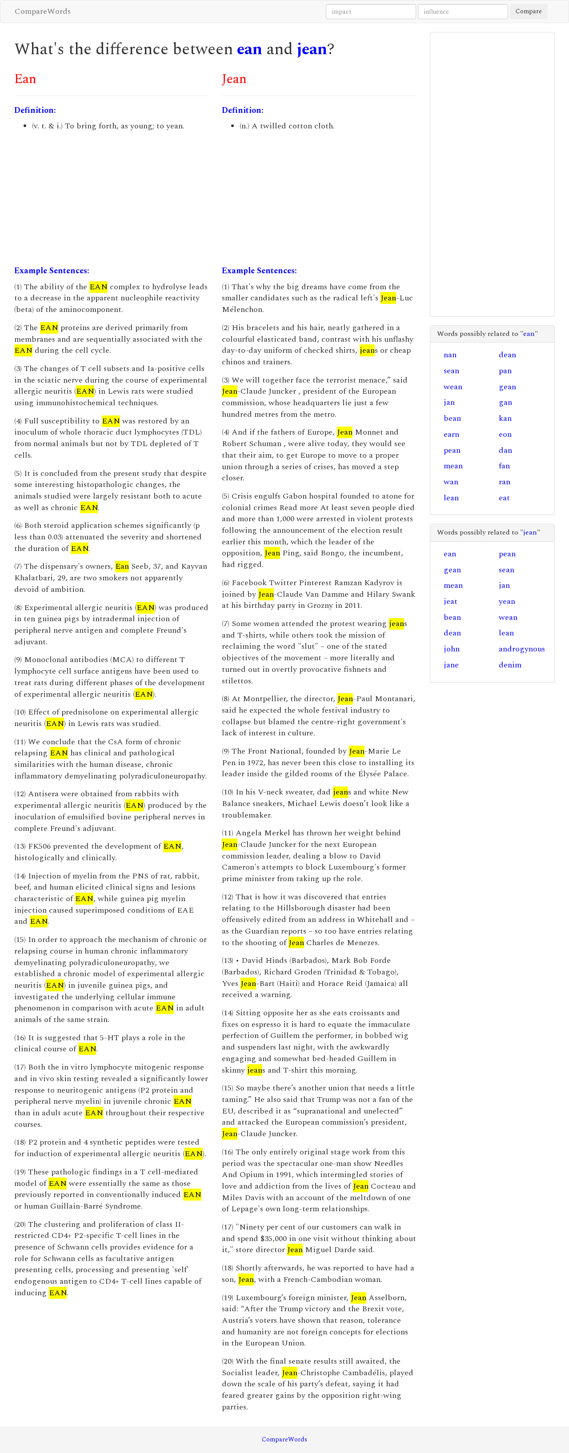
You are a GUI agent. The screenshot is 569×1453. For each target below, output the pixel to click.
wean (453, 387)
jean (312, 49)
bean (452, 418)
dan (505, 450)
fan (504, 466)
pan (505, 371)
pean (452, 450)
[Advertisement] (111, 198)
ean (249, 49)
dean (507, 355)
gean (507, 387)
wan (451, 482)
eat (504, 498)
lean (451, 498)
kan (505, 418)
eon (505, 434)
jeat (450, 601)
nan (450, 355)
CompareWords (43, 11)
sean (451, 371)
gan (505, 402)
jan (449, 402)
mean (453, 466)
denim (510, 665)
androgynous (522, 649)
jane (451, 665)
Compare (529, 11)
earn (451, 434)
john (452, 649)
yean (507, 601)
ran (504, 482)
